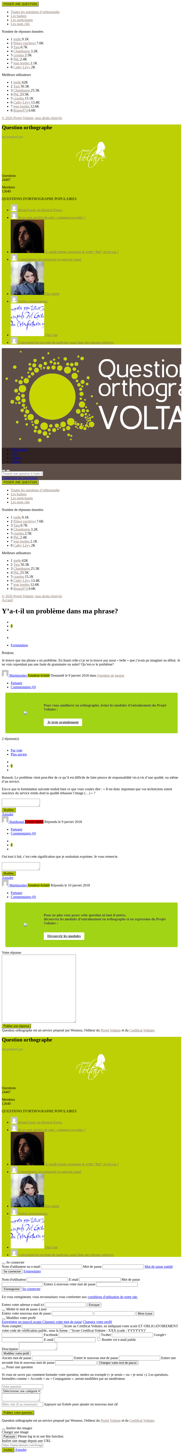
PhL (16, 59)
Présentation (19, 449)
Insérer (8, 1450)
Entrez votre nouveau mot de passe (26, 1313)
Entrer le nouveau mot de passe (96, 1358)
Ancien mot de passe (16, 1358)
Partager (16, 683)
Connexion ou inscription (19, 478)
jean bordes (21, 63)
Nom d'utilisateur (14, 1279)
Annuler (7, 814)
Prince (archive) (25, 43)
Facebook (51, 1335)
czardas (19, 55)
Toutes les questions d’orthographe (35, 12)
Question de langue (110, 675)
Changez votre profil (97, 1322)
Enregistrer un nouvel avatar (22, 1322)
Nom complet (11, 1326)
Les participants (22, 20)
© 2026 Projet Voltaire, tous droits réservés (32, 118)
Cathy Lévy (22, 67)
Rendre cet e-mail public (119, 1340)
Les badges (19, 16)
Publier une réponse (16, 1026)
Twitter (106, 1335)
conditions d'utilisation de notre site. (113, 1297)
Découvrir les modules (64, 936)
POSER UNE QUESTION (20, 4)
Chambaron (22, 51)
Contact (16, 457)
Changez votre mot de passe (62, 1322)
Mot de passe (92, 1266)
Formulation (19, 645)
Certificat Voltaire (141, 1030)
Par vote (16, 750)
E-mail (74, 1279)
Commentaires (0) (23, 687)
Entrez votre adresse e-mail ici (23, 1305)
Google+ (160, 1335)
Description (10, 1349)
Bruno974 (21, 110)
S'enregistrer (32, 1271)
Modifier (9, 810)
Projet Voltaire (111, 1030)
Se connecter (31, 1289)
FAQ (14, 453)
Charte (15, 462)
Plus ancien (19, 754)
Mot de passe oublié (159, 1266)
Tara (17, 47)
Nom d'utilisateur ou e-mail (21, 1266)
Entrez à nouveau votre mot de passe (70, 1284)
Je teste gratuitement (63, 722)
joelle (17, 39)
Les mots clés (20, 24)
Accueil (7, 600)
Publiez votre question (18, 1412)
